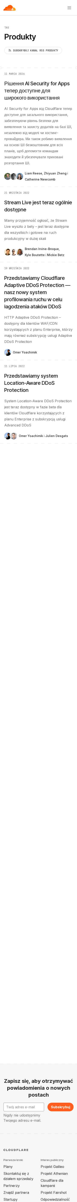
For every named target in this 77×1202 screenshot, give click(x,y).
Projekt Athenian (54, 1173)
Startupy (10, 1199)
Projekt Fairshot (54, 1192)
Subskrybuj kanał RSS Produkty (35, 50)
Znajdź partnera (16, 1192)
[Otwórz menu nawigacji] (69, 7)
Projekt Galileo (52, 1166)
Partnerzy (11, 1185)
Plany (8, 1166)
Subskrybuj (60, 1107)
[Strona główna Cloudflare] (9, 8)
